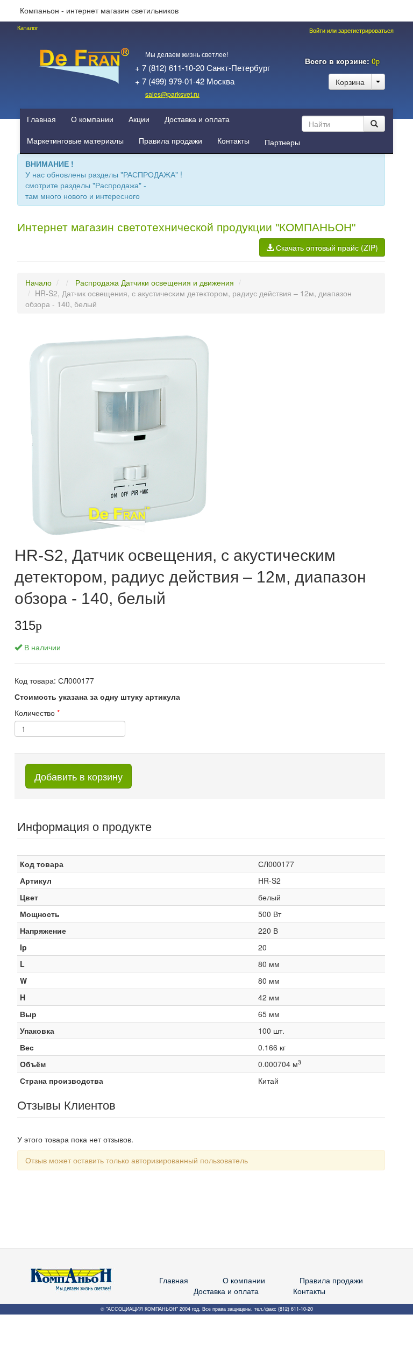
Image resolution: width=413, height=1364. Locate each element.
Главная (41, 119)
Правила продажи (170, 141)
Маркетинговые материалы (75, 141)
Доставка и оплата (197, 119)
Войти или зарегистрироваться (351, 30)
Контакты (233, 141)
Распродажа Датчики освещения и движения (154, 282)
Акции (139, 119)
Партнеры (282, 142)
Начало (38, 282)
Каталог (27, 28)
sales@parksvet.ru (172, 93)
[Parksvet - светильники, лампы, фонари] (84, 64)
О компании (92, 119)
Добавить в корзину (78, 776)
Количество (37, 712)
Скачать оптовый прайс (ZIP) (326, 247)
